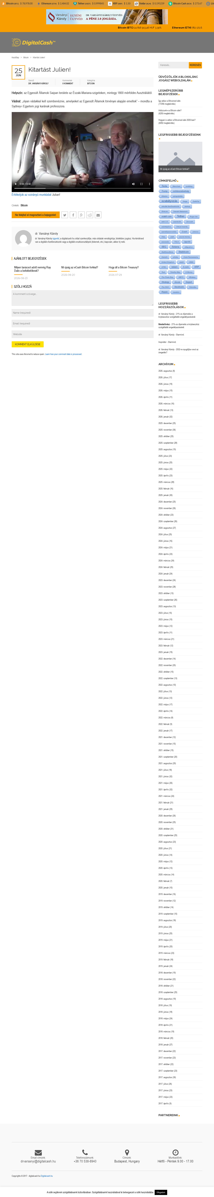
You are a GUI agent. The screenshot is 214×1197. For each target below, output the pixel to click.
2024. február (163, 564)
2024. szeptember (165, 518)
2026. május (163, 387)
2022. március (164, 714)
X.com (186, 264)
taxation (176, 289)
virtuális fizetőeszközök (170, 203)
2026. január (163, 413)
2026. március (164, 400)
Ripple (165, 289)
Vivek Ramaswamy (191, 254)
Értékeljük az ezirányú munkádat (31, 192)
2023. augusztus (165, 603)
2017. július (163, 1081)
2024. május (163, 544)
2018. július (163, 1002)
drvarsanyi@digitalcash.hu (38, 1158)
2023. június (163, 616)
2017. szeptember (165, 1068)
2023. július (163, 610)
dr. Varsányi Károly (46, 230)
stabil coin (167, 213)
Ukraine (165, 193)
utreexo (195, 229)
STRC (164, 264)
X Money (189, 269)
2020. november (165, 819)
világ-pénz (189, 244)
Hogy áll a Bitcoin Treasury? (124, 264)
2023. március (164, 636)
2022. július (163, 688)
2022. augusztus (165, 682)
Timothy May (175, 269)
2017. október (164, 1061)
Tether (180, 213)
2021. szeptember (165, 754)
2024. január (163, 570)
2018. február (163, 1035)
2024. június (163, 538)
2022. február (163, 721)
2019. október (164, 904)
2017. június (163, 1087)
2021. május (163, 780)
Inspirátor (162, 339)
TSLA (176, 239)
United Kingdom (168, 259)
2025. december (165, 420)
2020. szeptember (165, 832)
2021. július (163, 767)
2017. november (165, 1054)
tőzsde (177, 279)
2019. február (163, 956)
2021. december (165, 734)
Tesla (164, 183)
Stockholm (179, 284)
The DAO (165, 284)
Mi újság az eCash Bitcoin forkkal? (79, 264)
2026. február (163, 407)
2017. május (163, 1094)
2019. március (164, 950)
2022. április (163, 708)
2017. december (165, 1048)
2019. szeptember (165, 911)
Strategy (165, 279)
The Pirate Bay (167, 274)
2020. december (165, 812)
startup (187, 203)
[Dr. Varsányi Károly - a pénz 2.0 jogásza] (107, 16)
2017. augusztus (165, 1074)
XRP (196, 264)
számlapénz (166, 224)
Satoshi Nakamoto (180, 208)
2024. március (164, 557)
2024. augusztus (165, 525)
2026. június (163, 381)
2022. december (165, 655)
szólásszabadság (181, 188)
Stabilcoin (184, 249)
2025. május (163, 466)
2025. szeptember (165, 440)
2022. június (163, 695)
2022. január (163, 727)
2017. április (163, 1100)
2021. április (163, 786)
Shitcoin (165, 208)
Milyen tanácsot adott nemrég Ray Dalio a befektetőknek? (32, 266)
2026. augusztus (165, 368)
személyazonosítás (169, 229)
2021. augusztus (165, 760)
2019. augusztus (165, 917)
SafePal (196, 198)
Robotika (192, 284)
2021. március (164, 793)
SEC (164, 244)
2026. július (163, 374)
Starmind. (180, 331)
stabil (182, 259)
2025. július (163, 453)
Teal (163, 269)
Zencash (189, 219)
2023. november (165, 583)
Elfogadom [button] (161, 1192)
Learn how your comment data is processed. (63, 351)
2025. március (164, 479)
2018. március (164, 1028)
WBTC (181, 274)
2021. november (165, 740)
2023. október (164, 590)
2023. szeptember (165, 597)
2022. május (163, 701)
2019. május (163, 937)
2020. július (163, 845)
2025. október (164, 433)
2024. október (164, 512)
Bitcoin (26, 54)
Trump (165, 188)
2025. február (163, 485)
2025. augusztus (165, 446)
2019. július (163, 924)
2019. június (163, 930)
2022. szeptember (165, 675)
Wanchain (176, 183)
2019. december (165, 891)
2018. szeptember (165, 989)
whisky (175, 254)
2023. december (165, 577)
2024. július (163, 531)
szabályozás (169, 198)
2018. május (163, 1015)
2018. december (165, 969)
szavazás (165, 239)
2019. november (165, 897)
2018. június (163, 1009)
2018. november (165, 976)
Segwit (189, 279)
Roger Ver (194, 214)
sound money (184, 234)
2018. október (164, 982)
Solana (175, 244)
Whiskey (192, 274)
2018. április (163, 1022)
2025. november (165, 426)
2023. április (163, 629)
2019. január (163, 963)
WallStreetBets (167, 249)
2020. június (163, 852)
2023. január (163, 649)
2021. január (163, 806)
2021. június (163, 773)
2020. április (163, 865)
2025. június (163, 459)
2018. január (163, 1041)
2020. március (164, 871)
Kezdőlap (15, 54)
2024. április (163, 551)
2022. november (165, 662)
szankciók (177, 219)
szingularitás (178, 193)
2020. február (163, 878)
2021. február (163, 799)
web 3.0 (165, 219)
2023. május (163, 623)
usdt (172, 234)
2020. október (164, 825)
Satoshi (165, 254)
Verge (185, 198)
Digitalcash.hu (47, 1173)
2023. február (163, 642)
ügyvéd (55, 235)
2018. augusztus (165, 996)
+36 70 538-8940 (85, 1158)
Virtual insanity (182, 224)
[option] (180, 154)
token (175, 264)
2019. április (163, 943)
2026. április (163, 394)
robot (191, 259)
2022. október (164, 669)
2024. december (165, 498)
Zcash (184, 229)
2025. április (163, 472)
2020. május (163, 858)
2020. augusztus (165, 839)
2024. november (165, 505)
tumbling (189, 183)
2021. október (164, 747)
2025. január (163, 492)
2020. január (163, 884)
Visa (163, 234)
